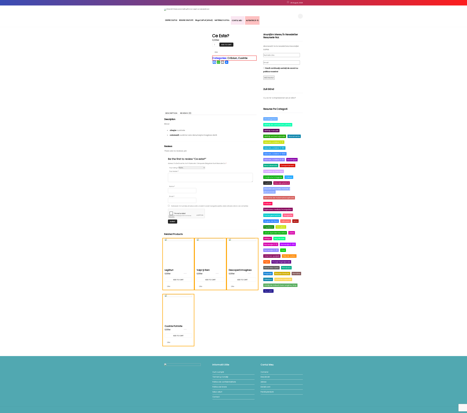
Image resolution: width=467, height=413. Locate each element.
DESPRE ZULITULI (171, 20)
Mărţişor (267, 238)
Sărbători (268, 279)
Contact (216, 397)
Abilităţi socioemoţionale (274, 136)
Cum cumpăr (218, 372)
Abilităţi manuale (271, 130)
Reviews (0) (185, 113)
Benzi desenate (270, 165)
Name (172, 186)
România (296, 273)
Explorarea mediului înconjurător (278, 209)
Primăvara (286, 267)
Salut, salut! (217, 392)
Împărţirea (268, 227)
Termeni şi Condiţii (220, 377)
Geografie (288, 215)
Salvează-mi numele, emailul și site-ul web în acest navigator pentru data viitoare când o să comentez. (209, 206)
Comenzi (264, 372)
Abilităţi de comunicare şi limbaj (277, 125)
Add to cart (226, 44)
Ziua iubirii (268, 291)
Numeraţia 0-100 (288, 244)
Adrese (263, 382)
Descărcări (265, 377)
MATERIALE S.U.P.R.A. (222, 20)
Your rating (173, 168)
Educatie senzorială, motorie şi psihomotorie (276, 190)
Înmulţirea (281, 227)
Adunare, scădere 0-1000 (275, 154)
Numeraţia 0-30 (271, 250)
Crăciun (232, 58)
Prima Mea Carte (271, 267)
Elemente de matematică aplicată (279, 198)
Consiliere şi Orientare (273, 171)
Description (171, 113)
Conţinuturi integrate (273, 177)
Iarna (295, 221)
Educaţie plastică (281, 183)
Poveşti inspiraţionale (281, 262)
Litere (291, 233)
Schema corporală (283, 279)
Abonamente (294, 136)
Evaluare (267, 203)
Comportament (287, 165)
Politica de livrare (219, 387)
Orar (283, 250)
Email (171, 196)
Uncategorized (270, 119)
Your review (174, 171)
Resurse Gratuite (282, 273)
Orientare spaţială (271, 256)
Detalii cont (265, 387)
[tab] (171, 113)
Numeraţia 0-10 (270, 244)
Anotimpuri (292, 159)
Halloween (285, 221)
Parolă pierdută (267, 392)
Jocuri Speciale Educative (275, 233)
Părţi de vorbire (289, 256)
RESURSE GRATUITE (186, 20)
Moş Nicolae (279, 238)
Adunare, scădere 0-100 (274, 148)
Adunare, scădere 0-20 (274, 159)
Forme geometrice (272, 215)
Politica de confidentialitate (224, 382)
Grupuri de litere (271, 221)
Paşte (266, 262)
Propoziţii (268, 273)
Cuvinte (242, 58)
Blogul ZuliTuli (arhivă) (204, 20)
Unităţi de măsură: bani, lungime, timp (280, 285)
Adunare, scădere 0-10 (273, 142)
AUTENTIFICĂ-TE (252, 20)
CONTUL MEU (237, 20)
